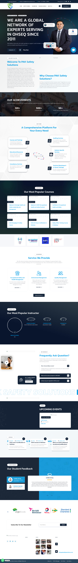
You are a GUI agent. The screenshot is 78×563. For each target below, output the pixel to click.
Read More (17, 287)
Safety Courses (26, 6)
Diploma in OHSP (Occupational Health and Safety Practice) (39, 206)
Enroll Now (66, 6)
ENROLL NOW (43, 423)
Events (27, 543)
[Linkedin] (70, 1)
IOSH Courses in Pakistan (38, 442)
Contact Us (11, 50)
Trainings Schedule (42, 6)
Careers (27, 540)
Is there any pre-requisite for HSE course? (50, 381)
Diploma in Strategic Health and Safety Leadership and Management (17, 207)
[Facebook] (7, 543)
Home (21, 6)
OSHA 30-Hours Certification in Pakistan (39, 224)
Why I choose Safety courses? (47, 366)
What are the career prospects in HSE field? (50, 375)
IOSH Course (44, 420)
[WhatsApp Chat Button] (2, 560)
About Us (50, 6)
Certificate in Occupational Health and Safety (59, 206)
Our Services (34, 6)
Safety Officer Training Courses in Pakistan (60, 224)
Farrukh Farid (47, 323)
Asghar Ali (63, 323)
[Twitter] (68, 1)
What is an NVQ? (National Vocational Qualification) (60, 443)
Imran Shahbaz (15, 335)
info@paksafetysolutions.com (29, 1)
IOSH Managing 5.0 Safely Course (15, 224)
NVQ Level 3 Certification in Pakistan (17, 443)
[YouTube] (66, 1)
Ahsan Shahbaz (31, 323)
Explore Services (38, 295)
